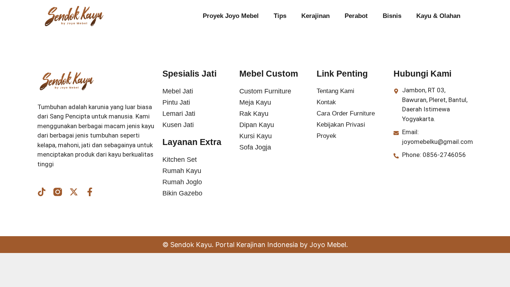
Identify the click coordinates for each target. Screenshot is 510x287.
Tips (280, 15)
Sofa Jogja (255, 147)
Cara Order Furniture (346, 113)
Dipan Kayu (256, 125)
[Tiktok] (41, 192)
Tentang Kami (335, 91)
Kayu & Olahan (438, 15)
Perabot (356, 15)
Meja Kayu (255, 102)
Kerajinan (315, 15)
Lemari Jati (178, 113)
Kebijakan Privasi (341, 124)
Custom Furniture (265, 91)
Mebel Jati (177, 91)
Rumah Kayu (181, 171)
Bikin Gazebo (182, 193)
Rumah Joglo (182, 182)
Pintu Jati (176, 102)
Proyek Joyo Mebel (231, 15)
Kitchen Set (179, 159)
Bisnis (392, 15)
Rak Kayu (253, 113)
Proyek (326, 135)
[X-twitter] (73, 192)
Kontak (326, 102)
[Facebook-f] (89, 192)
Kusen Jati (178, 125)
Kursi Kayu (255, 136)
